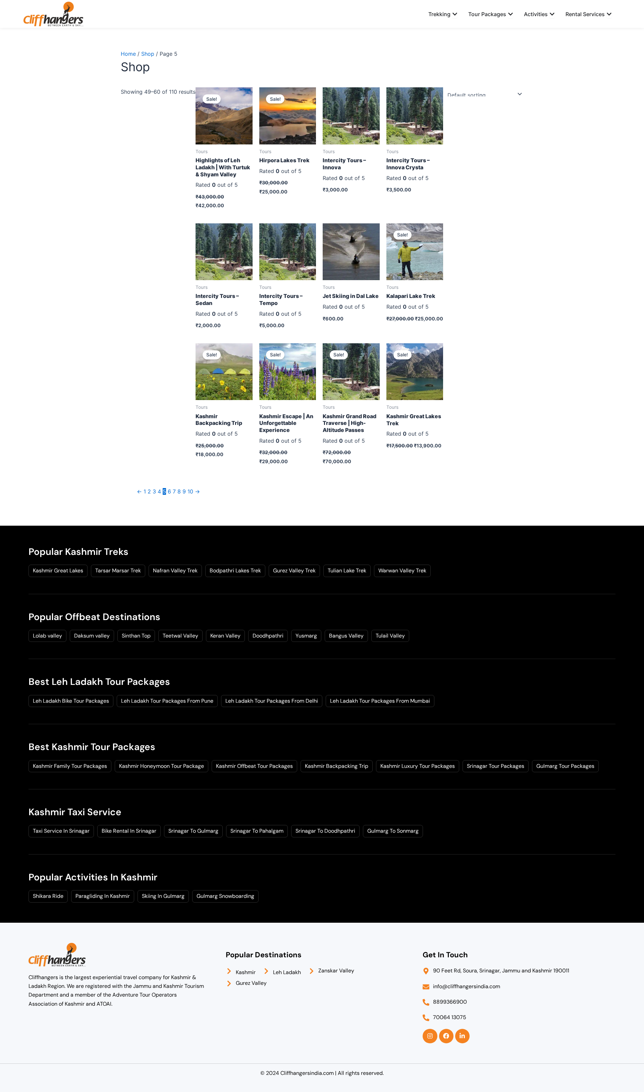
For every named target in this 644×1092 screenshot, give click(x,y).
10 (190, 491)
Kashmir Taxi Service (75, 812)
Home (128, 53)
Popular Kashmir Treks (78, 551)
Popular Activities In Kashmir (93, 877)
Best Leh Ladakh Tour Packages (99, 681)
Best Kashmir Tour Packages (92, 747)
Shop (147, 53)
